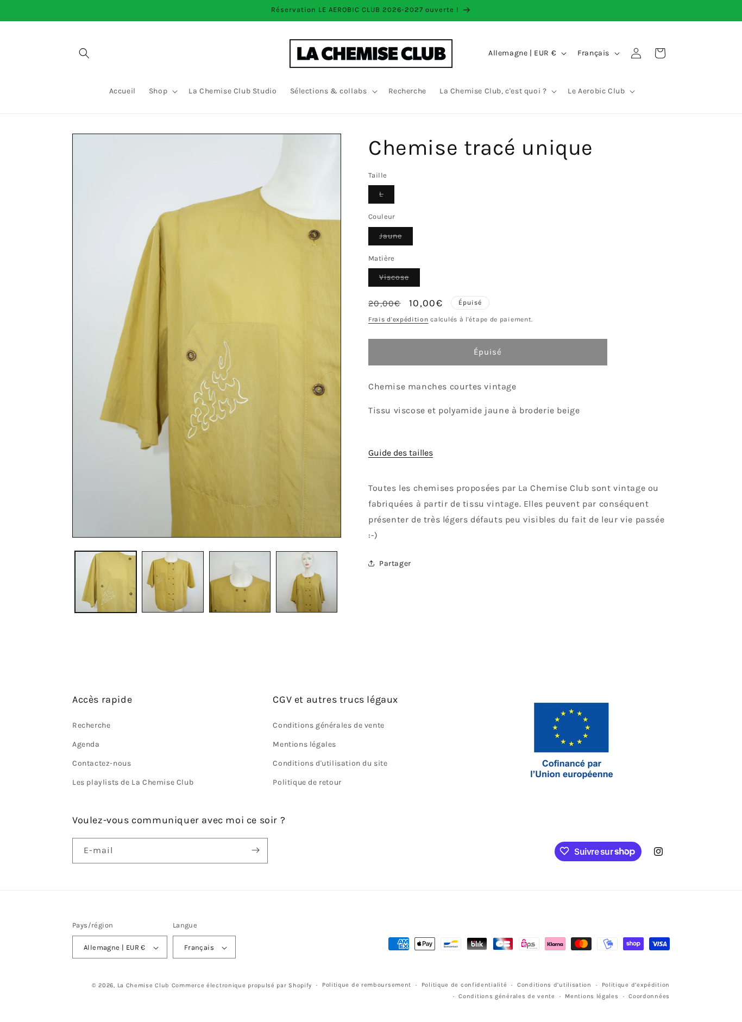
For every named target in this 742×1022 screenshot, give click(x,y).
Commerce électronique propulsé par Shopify (242, 985)
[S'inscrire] (255, 850)
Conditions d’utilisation (554, 985)
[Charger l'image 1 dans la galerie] (105, 582)
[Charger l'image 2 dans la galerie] (172, 582)
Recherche (91, 724)
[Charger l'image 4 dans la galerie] (306, 582)
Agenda (86, 744)
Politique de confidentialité (464, 985)
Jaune (396, 238)
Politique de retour (307, 782)
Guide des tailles (400, 452)
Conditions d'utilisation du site (330, 763)
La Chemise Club (143, 985)
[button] (84, 53)
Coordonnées (649, 996)
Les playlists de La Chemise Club (132, 782)
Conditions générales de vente (328, 724)
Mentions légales (304, 744)
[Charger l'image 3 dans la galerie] (240, 582)
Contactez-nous (101, 763)
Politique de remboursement (366, 985)
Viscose (399, 279)
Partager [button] (395, 563)
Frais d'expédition (398, 319)
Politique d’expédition (636, 985)
